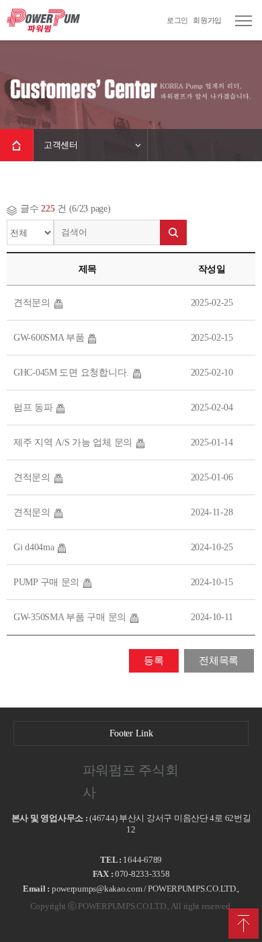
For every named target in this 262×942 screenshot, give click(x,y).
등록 (153, 660)
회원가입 (207, 20)
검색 (173, 232)
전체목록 (218, 660)
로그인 (177, 20)
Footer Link (131, 733)
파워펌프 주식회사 (43, 20)
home (17, 145)
